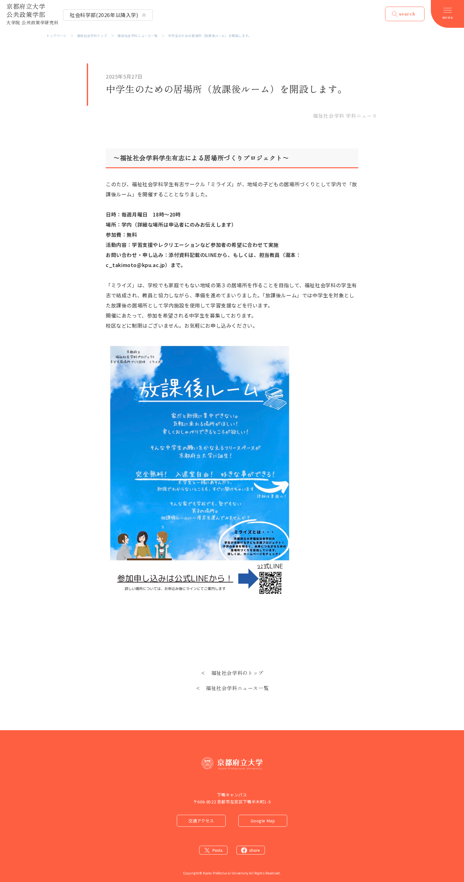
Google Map (263, 821)
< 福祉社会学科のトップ (231, 672)
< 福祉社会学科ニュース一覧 (232, 688)
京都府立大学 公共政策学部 (32, 13)
